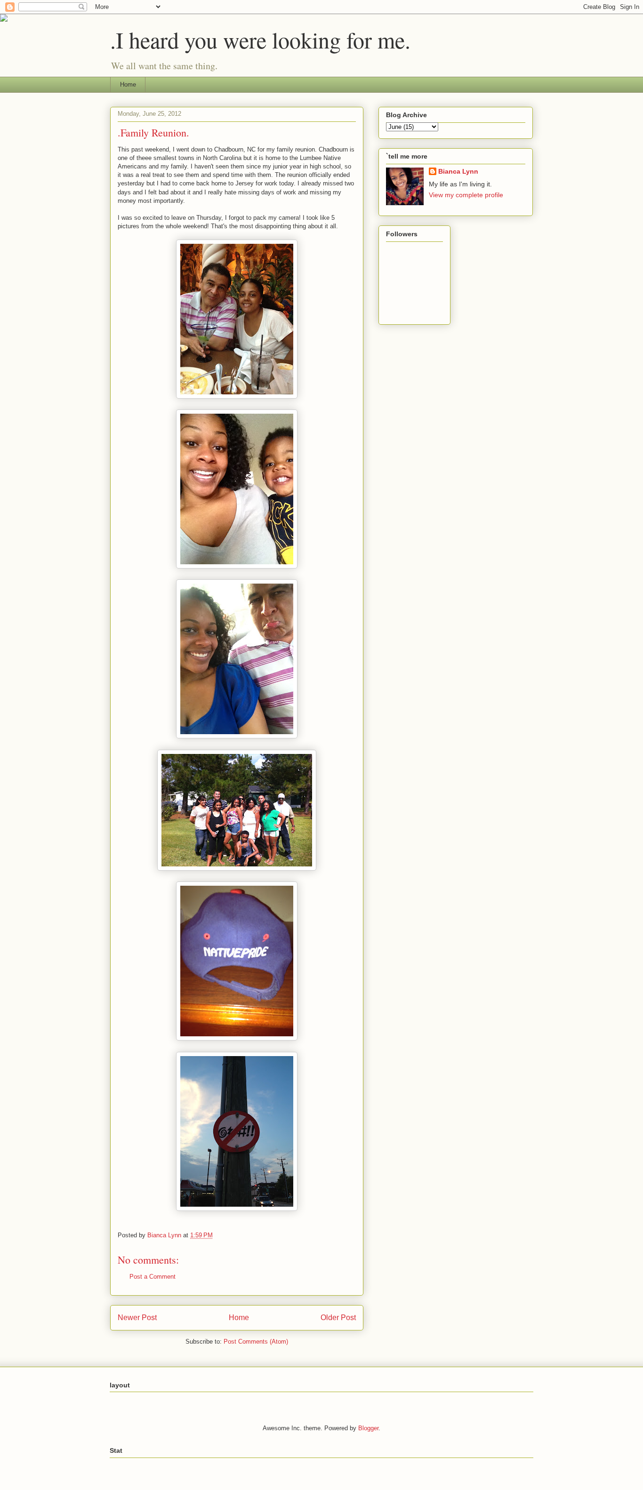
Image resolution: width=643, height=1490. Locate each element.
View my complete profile (466, 195)
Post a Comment (152, 1276)
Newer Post (137, 1318)
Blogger (368, 1428)
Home (128, 84)
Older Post (338, 1318)
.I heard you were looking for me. (260, 39)
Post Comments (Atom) (256, 1341)
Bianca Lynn (458, 171)
